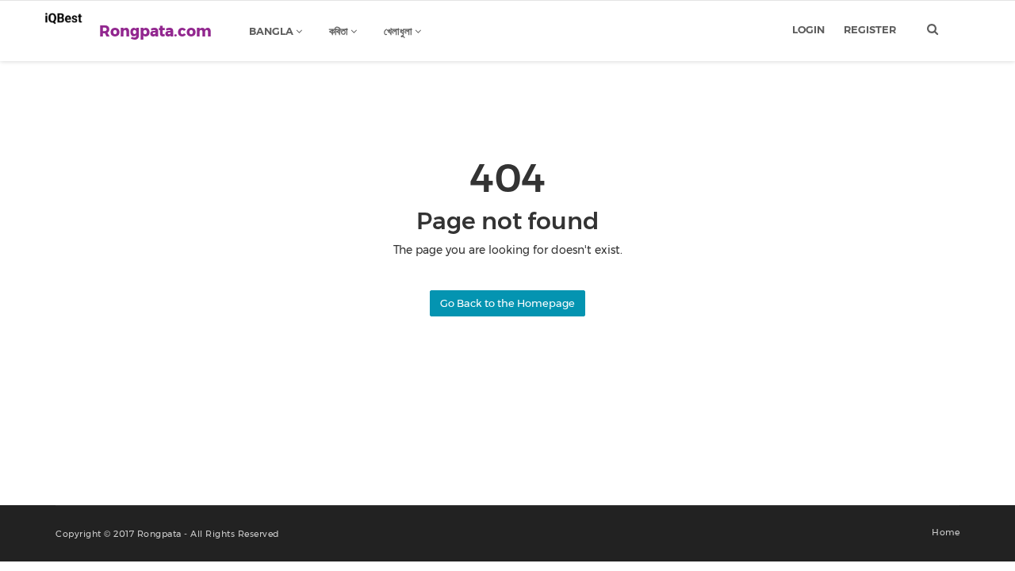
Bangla (272, 31)
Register (870, 29)
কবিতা (339, 31)
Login (808, 29)
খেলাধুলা (399, 31)
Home (945, 532)
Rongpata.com (155, 31)
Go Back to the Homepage (507, 303)
